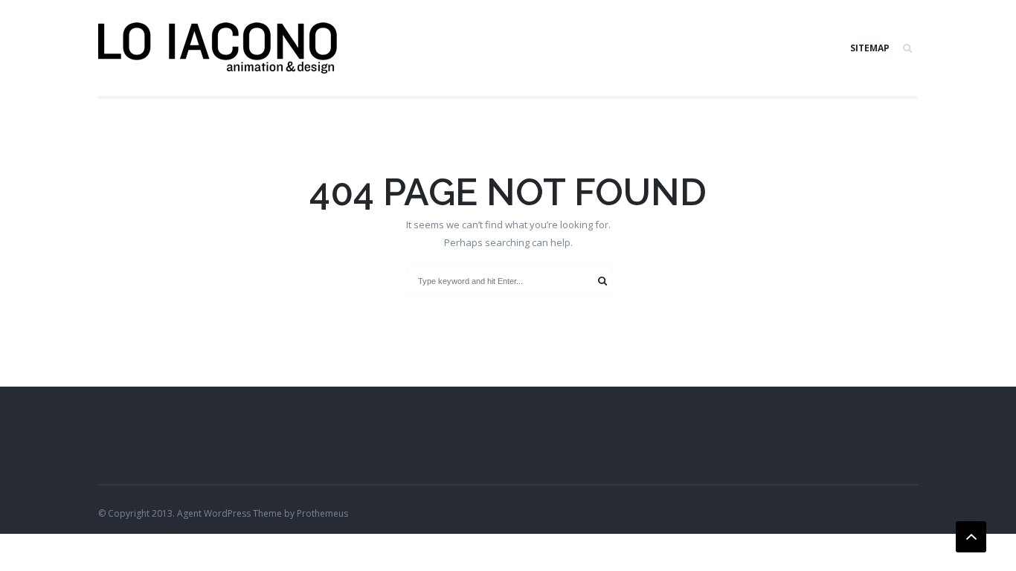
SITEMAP (870, 48)
